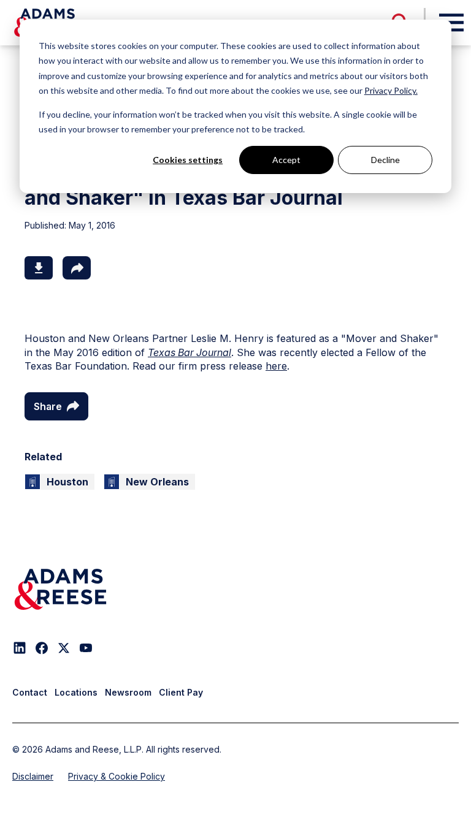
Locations (76, 692)
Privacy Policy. (391, 90)
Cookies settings (188, 159)
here (276, 366)
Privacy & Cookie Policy (116, 776)
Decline (385, 159)
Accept (286, 159)
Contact (29, 692)
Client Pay (181, 692)
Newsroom (128, 692)
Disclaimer (32, 776)
